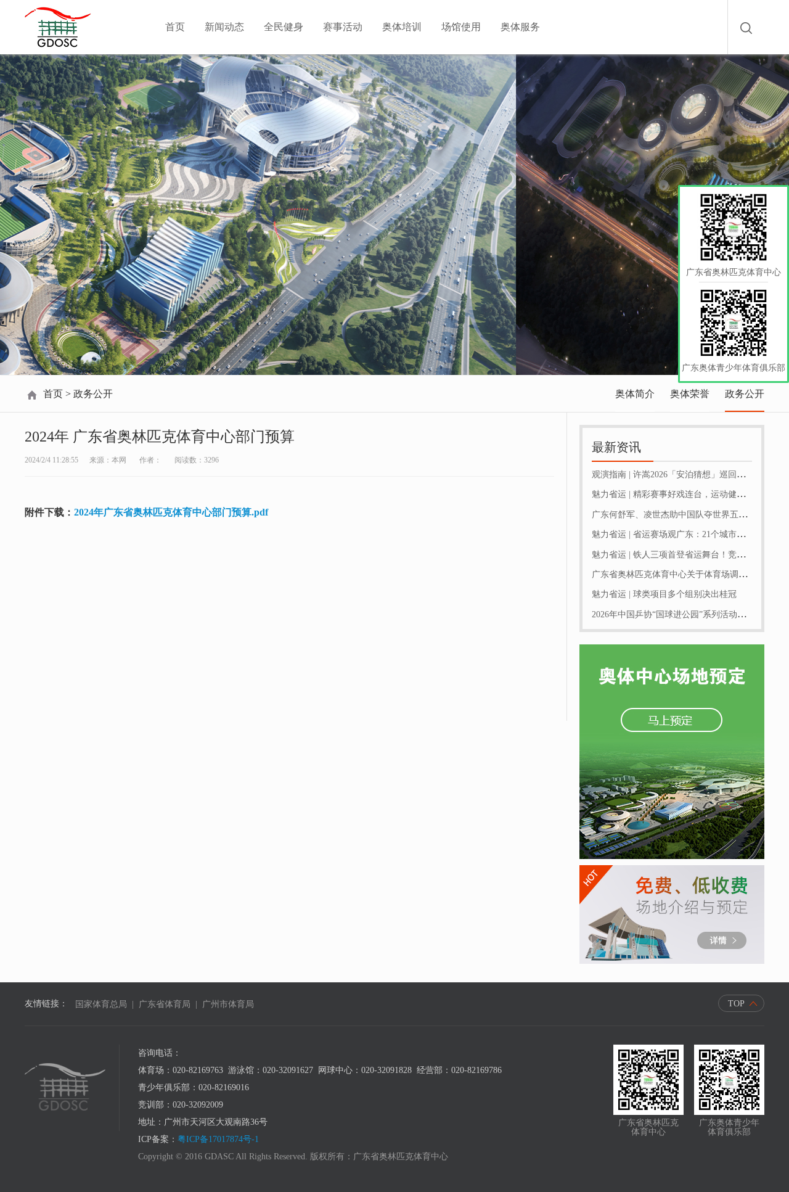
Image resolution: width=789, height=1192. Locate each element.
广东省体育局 (164, 1004)
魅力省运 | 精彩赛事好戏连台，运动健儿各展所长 (686, 494)
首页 (175, 27)
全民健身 (283, 27)
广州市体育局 (228, 1004)
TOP (736, 1003)
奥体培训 (402, 27)
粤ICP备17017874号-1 (218, 1139)
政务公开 (744, 393)
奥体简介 (635, 393)
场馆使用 (461, 27)
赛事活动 (342, 27)
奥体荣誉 (689, 393)
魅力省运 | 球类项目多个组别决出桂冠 (664, 594)
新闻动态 (224, 27)
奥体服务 (520, 27)
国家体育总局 (101, 1004)
